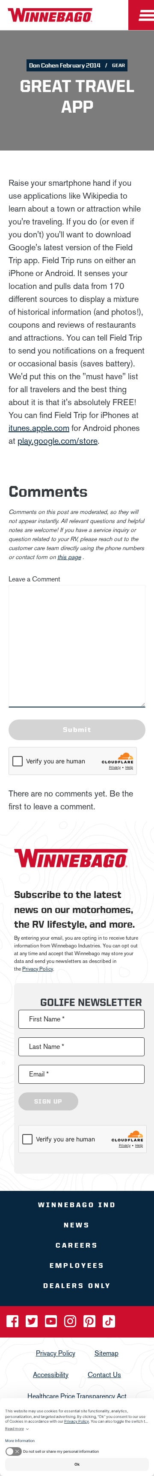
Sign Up (48, 1101)
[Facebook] (13, 1324)
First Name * (47, 1019)
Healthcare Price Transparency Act (77, 1396)
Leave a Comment (34, 579)
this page (69, 557)
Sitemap (106, 1353)
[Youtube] (51, 1324)
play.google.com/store (58, 441)
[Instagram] (71, 1324)
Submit (77, 730)
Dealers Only (77, 1286)
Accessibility (50, 1375)
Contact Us (104, 1375)
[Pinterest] (90, 1324)
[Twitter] (32, 1324)
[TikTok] (109, 1324)
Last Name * (46, 1046)
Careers (77, 1245)
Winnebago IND (77, 1205)
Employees (77, 1265)
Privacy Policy (37, 969)
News (77, 1225)
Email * (39, 1074)
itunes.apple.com (39, 428)
